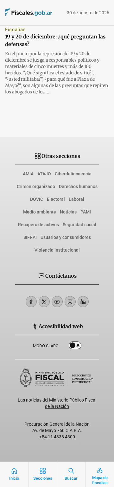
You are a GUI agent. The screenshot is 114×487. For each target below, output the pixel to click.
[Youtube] (57, 301)
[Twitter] (44, 301)
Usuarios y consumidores (66, 237)
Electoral (56, 199)
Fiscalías (15, 29)
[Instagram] (70, 301)
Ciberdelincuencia (73, 173)
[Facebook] (31, 301)
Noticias (68, 211)
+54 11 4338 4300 (57, 436)
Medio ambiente (39, 211)
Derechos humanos (78, 186)
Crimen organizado (36, 186)
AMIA (28, 173)
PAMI (85, 211)
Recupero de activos (38, 224)
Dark (75, 346)
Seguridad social (79, 224)
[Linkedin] (83, 301)
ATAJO (44, 173)
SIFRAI (30, 237)
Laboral (76, 199)
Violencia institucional (57, 250)
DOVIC (36, 199)
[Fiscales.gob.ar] (19, 12)
